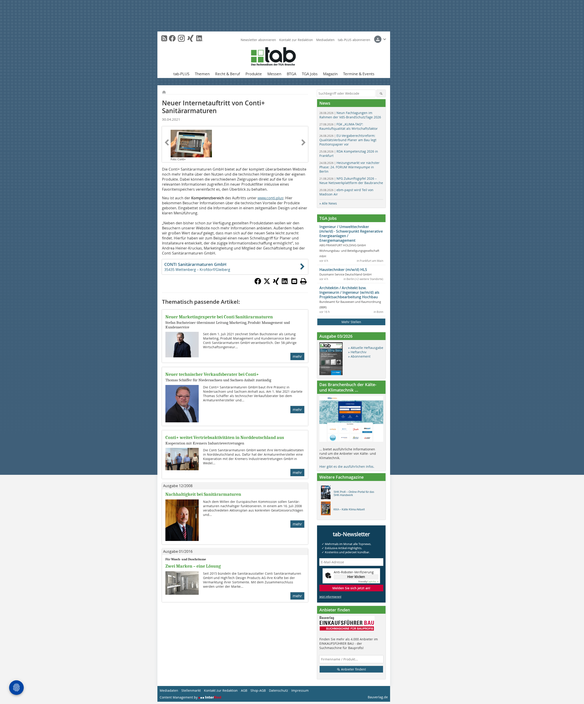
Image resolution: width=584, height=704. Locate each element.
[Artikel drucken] (303, 281)
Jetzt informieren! (330, 596)
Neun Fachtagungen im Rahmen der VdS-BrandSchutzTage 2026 (350, 115)
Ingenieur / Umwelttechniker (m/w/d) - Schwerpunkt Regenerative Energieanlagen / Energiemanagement (351, 233)
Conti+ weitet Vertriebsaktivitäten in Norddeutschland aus (224, 437)
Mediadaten (325, 40)
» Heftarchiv (357, 352)
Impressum (300, 690)
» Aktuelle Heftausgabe (365, 348)
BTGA (291, 73)
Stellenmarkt (191, 690)
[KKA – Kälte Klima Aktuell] (327, 509)
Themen (202, 73)
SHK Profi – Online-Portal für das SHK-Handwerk (354, 493)
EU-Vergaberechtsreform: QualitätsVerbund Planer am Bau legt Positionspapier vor (347, 139)
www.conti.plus (270, 197)
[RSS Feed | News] (164, 38)
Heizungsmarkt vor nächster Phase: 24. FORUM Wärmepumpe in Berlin (349, 167)
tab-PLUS (181, 73)
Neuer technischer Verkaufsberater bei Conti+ (212, 374)
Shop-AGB (258, 690)
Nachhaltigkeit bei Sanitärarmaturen (203, 494)
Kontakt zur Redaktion (296, 40)
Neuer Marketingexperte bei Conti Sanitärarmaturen (219, 317)
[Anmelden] (380, 39)
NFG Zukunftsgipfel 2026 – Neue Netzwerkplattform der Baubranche (351, 180)
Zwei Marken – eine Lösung (193, 566)
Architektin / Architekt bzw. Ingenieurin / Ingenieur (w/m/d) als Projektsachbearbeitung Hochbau (349, 292)
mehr (297, 356)
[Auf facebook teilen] (257, 283)
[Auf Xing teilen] (276, 283)
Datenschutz (278, 690)
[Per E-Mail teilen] (294, 281)
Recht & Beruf (227, 73)
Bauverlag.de (378, 697)
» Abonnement (359, 356)
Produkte (253, 73)
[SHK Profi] (327, 493)
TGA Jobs (310, 73)
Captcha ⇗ (368, 581)
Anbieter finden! (353, 669)
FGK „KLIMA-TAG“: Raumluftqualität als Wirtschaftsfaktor (348, 126)
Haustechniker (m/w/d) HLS (343, 269)
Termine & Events (358, 73)
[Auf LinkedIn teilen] (285, 283)
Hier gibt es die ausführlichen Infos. (346, 466)
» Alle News (328, 203)
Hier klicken (356, 576)
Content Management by (179, 697)
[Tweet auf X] (266, 283)
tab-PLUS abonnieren (354, 40)
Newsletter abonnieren (258, 40)
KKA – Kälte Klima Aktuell (349, 509)
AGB (244, 690)
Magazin (330, 73)
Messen (274, 73)
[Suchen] (381, 93)
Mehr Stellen (351, 322)
